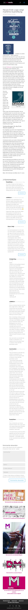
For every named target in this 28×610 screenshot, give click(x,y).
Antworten (21, 193)
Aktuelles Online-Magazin (13, 602)
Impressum (21, 600)
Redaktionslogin (6, 600)
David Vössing (8, 14)
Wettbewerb (9, 67)
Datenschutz (14, 600)
